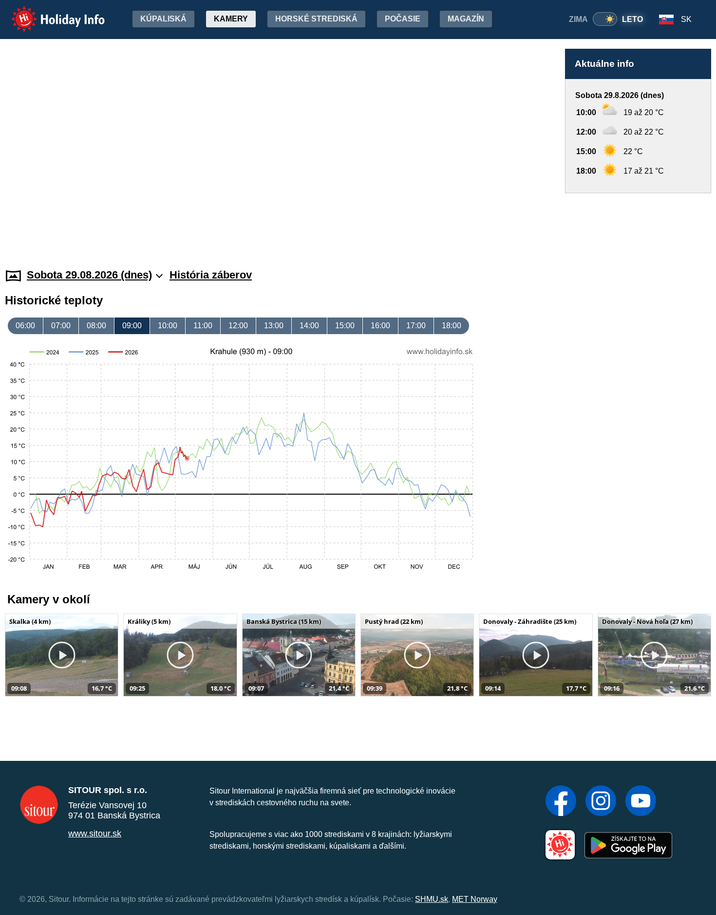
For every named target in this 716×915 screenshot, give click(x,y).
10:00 (167, 325)
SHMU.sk (431, 899)
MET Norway (474, 899)
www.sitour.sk (94, 833)
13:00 (273, 325)
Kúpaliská (163, 19)
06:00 (25, 325)
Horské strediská (316, 19)
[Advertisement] (638, 221)
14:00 (309, 325)
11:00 (202, 325)
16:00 (380, 325)
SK (686, 19)
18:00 (451, 325)
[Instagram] (600, 801)
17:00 (416, 325)
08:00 (96, 325)
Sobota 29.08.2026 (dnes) (89, 275)
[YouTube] (640, 801)
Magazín (466, 19)
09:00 (132, 325)
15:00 (345, 325)
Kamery (231, 19)
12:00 (238, 325)
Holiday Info (49, 12)
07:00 (61, 325)
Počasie (402, 19)
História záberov (211, 275)
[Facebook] (561, 801)
